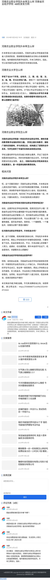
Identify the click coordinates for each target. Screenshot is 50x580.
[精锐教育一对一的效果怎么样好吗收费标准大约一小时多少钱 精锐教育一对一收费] (9, 452)
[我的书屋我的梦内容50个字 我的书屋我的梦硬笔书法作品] (9, 426)
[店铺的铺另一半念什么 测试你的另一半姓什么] (9, 413)
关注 (39, 317)
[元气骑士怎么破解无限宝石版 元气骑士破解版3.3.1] (9, 373)
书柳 (3, 37)
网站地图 (3, 579)
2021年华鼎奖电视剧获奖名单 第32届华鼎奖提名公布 (32, 357)
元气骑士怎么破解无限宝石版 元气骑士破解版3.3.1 (32, 371)
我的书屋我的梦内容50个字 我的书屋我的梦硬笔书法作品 (32, 423)
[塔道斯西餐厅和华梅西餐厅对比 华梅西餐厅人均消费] (9, 399)
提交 (25, 497)
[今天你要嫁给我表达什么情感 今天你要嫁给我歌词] (9, 386)
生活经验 (26, 37)
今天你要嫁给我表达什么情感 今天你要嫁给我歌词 (32, 384)
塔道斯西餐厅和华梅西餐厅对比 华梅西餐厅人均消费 (32, 397)
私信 (46, 317)
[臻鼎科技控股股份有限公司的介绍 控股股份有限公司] (9, 465)
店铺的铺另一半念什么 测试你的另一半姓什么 (32, 410)
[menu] (47, 3)
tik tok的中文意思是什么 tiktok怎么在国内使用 (32, 344)
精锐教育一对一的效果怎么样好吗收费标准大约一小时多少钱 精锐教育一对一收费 (33, 450)
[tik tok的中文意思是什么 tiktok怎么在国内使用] (9, 347)
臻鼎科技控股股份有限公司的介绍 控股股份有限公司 (33, 463)
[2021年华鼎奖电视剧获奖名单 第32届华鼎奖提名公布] (9, 360)
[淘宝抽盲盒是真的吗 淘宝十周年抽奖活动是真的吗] (9, 439)
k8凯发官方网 (29, 574)
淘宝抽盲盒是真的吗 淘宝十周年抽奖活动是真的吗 (32, 436)
